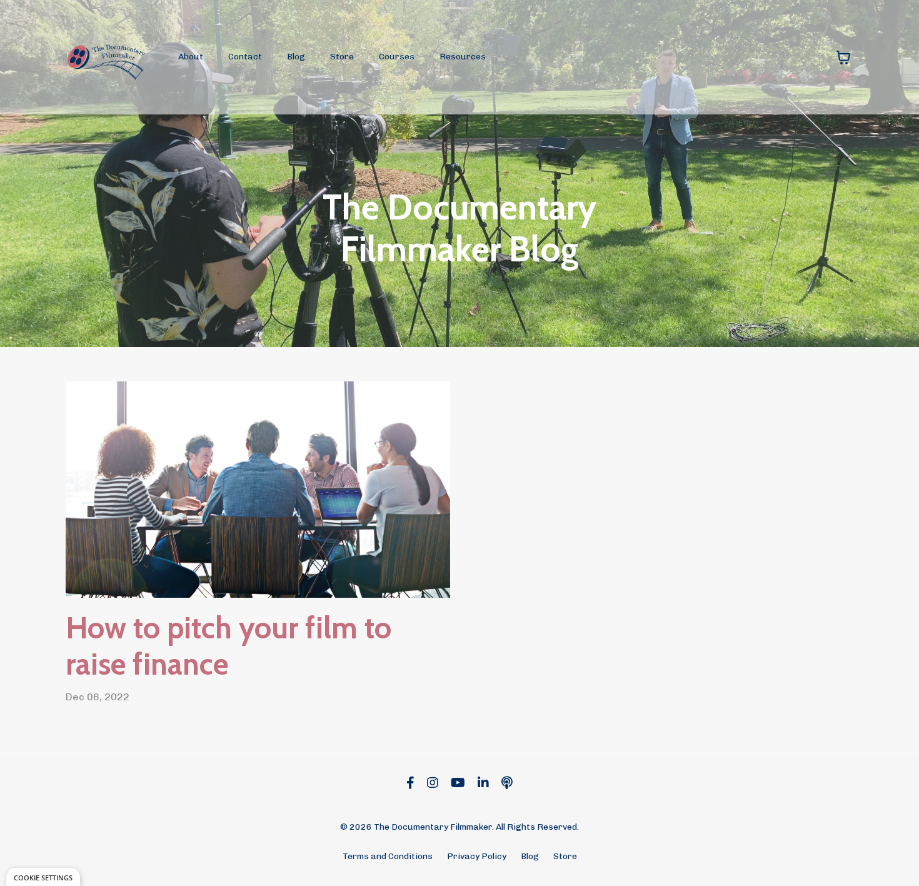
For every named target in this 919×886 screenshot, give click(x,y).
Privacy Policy (476, 856)
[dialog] (43, 877)
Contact (245, 56)
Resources (462, 56)
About (190, 56)
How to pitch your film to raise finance (228, 646)
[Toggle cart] (843, 58)
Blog (296, 56)
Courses (396, 56)
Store (342, 56)
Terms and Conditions (388, 856)
